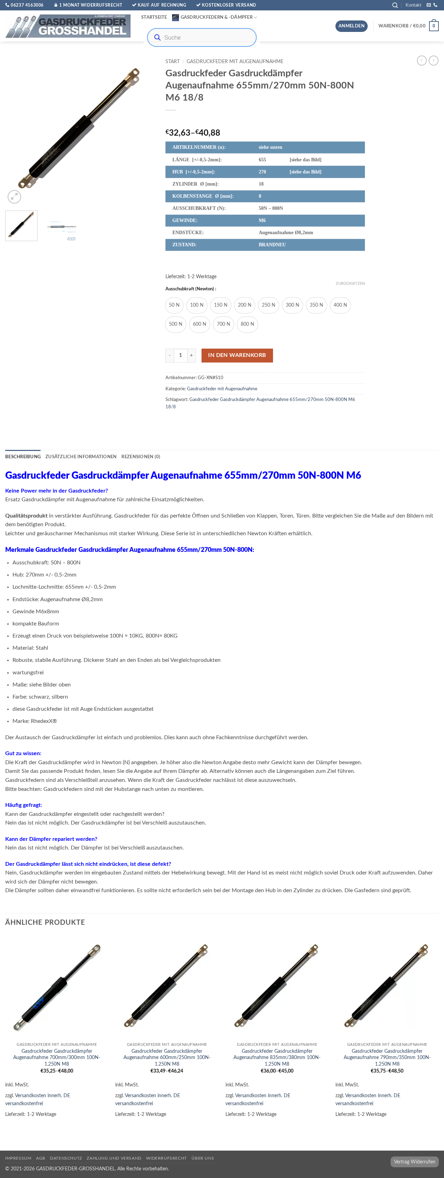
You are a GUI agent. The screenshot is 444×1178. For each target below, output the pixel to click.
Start (172, 61)
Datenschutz (66, 1158)
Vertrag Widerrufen (414, 1161)
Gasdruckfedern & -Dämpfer (217, 17)
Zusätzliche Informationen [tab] (81, 457)
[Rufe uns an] (435, 5)
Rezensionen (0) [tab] (140, 457)
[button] (395, 5)
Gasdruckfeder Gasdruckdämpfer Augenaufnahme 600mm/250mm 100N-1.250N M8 (167, 1058)
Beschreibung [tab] (23, 457)
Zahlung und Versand (114, 1158)
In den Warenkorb (237, 355)
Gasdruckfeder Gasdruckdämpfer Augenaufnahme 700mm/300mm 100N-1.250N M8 (56, 1058)
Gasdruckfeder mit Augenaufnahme (235, 61)
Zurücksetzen (350, 283)
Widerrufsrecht (166, 1158)
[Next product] (422, 60)
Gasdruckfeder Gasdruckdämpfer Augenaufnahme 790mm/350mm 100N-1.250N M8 (387, 1058)
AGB (40, 1158)
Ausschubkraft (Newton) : (190, 289)
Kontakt (413, 5)
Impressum (18, 1158)
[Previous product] (433, 60)
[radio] (174, 305)
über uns (202, 1158)
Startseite (154, 17)
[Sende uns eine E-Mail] (429, 5)
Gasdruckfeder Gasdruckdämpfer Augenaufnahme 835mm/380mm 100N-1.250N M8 (277, 1058)
